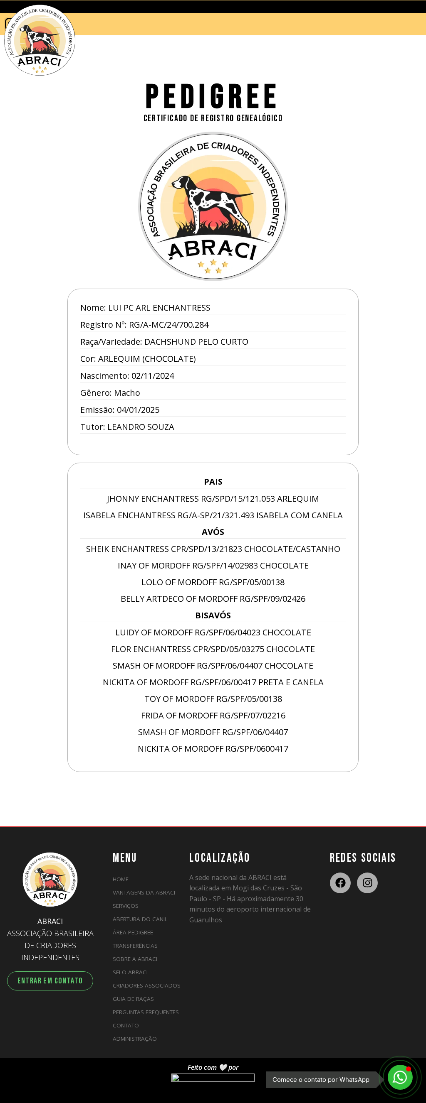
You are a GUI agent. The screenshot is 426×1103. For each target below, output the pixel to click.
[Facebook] (340, 883)
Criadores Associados (147, 985)
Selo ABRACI (130, 972)
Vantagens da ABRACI (144, 892)
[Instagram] (367, 883)
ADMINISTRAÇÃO (135, 1038)
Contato (126, 1025)
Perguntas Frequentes (146, 1012)
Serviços (126, 905)
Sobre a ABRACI (135, 959)
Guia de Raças (133, 999)
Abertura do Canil (140, 919)
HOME (121, 879)
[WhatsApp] (400, 1077)
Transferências (135, 945)
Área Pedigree (133, 932)
